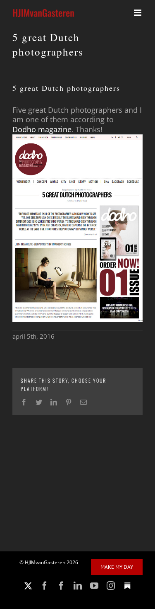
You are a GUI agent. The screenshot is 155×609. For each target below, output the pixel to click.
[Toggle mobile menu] (138, 12)
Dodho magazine (42, 129)
